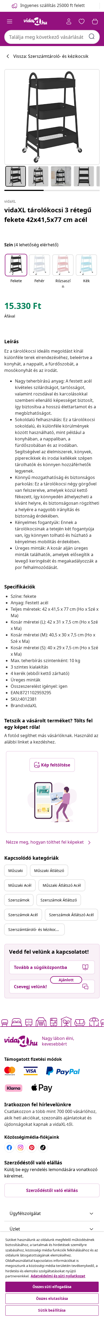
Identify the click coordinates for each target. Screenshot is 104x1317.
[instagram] (20, 1147)
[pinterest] (31, 1147)
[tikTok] (43, 1147)
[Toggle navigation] (9, 21)
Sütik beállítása (52, 1310)
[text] (22, 307)
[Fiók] (69, 21)
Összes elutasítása (52, 1298)
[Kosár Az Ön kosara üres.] (95, 21)
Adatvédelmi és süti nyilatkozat (58, 1276)
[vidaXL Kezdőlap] (35, 21)
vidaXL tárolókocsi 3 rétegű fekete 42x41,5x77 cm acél (47, 214)
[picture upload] (52, 802)
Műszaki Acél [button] (19, 885)
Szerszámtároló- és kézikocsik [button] (34, 929)
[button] (16, 272)
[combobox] (52, 37)
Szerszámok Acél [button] (23, 914)
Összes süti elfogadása (52, 1286)
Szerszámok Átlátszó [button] (59, 900)
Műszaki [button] (15, 870)
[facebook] (9, 1147)
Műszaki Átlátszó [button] (49, 870)
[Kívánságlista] (81, 21)
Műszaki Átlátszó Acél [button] (62, 885)
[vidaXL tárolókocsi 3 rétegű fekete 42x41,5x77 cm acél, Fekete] (52, 117)
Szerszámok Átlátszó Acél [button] (71, 914)
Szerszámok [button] (18, 900)
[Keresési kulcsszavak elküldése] (91, 36)
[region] (52, 1274)
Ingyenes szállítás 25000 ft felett (52, 5)
